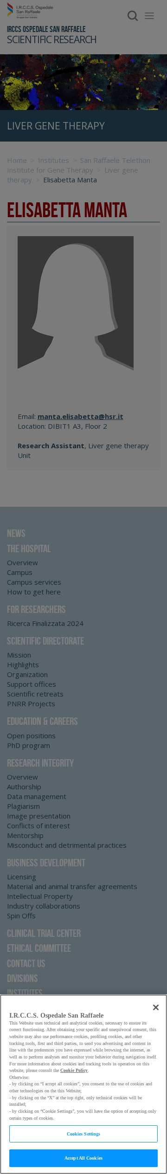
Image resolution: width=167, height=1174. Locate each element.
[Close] (156, 1007)
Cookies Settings (84, 1133)
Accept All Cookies (83, 1158)
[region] (83, 1084)
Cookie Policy (74, 1070)
